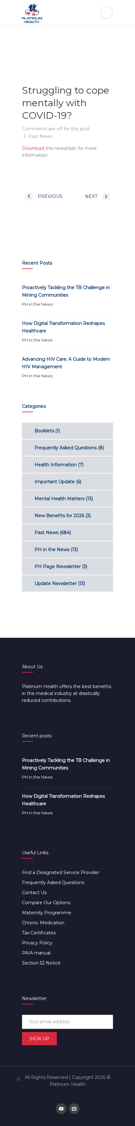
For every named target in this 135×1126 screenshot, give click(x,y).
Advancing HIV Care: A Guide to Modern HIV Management (66, 362)
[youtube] (61, 1108)
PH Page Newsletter (58, 566)
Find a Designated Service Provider (60, 872)
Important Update (55, 481)
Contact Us (34, 892)
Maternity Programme (46, 913)
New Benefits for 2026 (59, 515)
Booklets (44, 431)
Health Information (56, 464)
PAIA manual (36, 953)
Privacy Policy (37, 943)
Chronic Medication (43, 923)
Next (91, 196)
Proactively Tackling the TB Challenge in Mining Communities (66, 291)
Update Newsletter (56, 583)
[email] (74, 1108)
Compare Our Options (46, 902)
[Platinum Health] (67, 12)
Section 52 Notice (41, 963)
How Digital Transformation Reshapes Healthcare (63, 327)
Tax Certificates (39, 933)
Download (33, 148)
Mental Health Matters (59, 498)
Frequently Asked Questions (66, 448)
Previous (50, 196)
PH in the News (37, 304)
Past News (40, 136)
